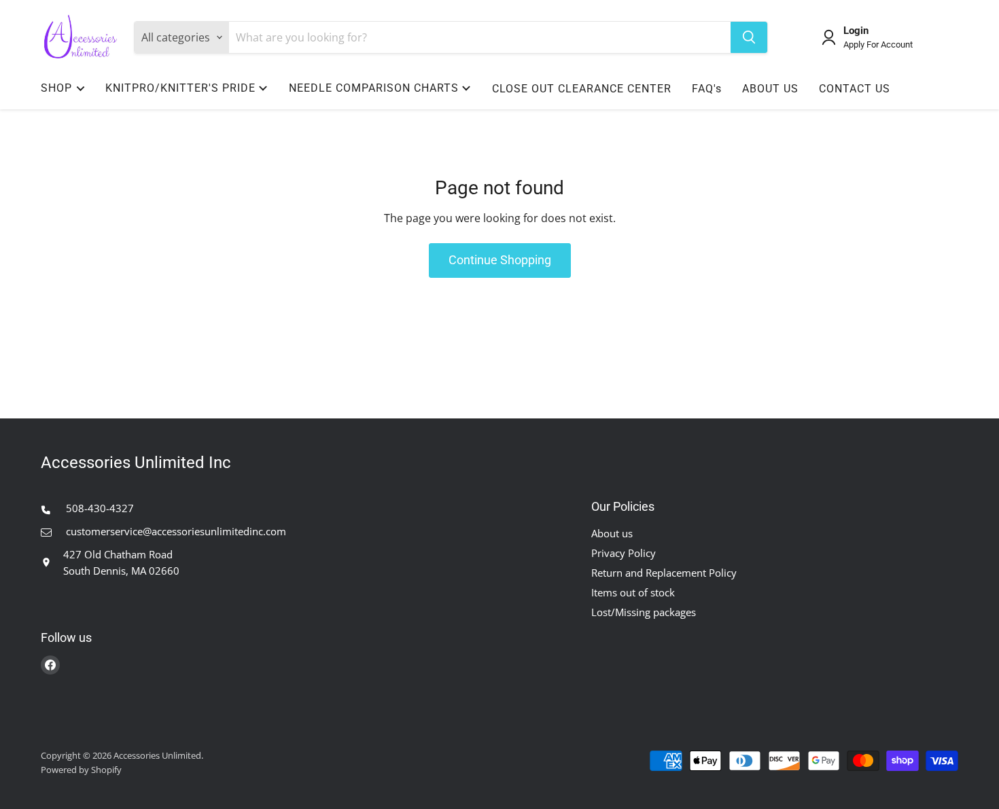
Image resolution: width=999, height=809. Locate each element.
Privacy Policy (623, 553)
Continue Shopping (500, 260)
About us (612, 533)
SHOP (56, 88)
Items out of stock (633, 592)
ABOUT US (770, 88)
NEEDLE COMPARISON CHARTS (374, 88)
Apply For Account (878, 45)
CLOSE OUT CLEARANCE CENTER (581, 88)
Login (856, 31)
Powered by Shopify (81, 769)
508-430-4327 (98, 508)
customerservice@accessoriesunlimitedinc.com (174, 531)
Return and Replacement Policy (664, 572)
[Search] (749, 37)
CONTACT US (854, 88)
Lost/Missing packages (643, 612)
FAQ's (707, 88)
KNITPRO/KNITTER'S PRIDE (180, 88)
